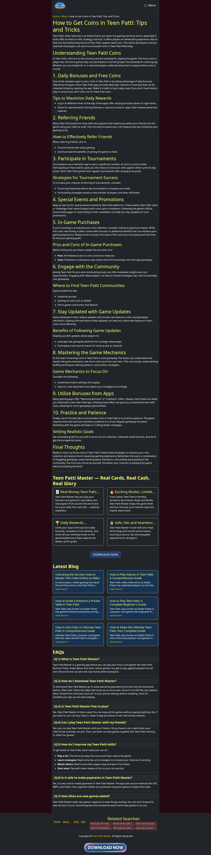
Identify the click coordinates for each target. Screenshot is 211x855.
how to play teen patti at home (123, 828)
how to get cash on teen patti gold (101, 823)
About (66, 821)
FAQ (83, 821)
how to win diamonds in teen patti (101, 828)
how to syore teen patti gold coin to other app (146, 823)
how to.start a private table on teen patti (146, 828)
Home (56, 16)
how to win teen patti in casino (123, 823)
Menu (152, 5)
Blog (64, 16)
